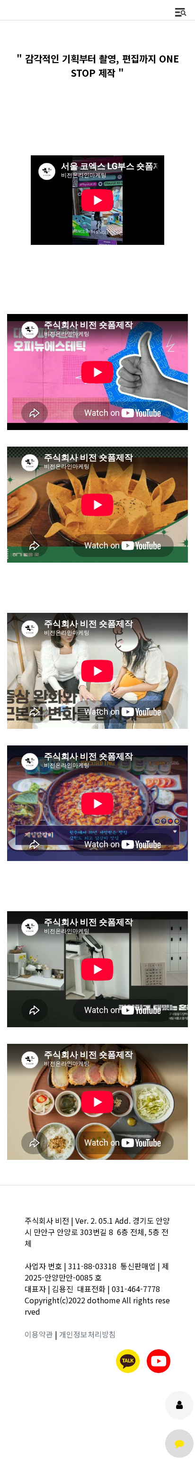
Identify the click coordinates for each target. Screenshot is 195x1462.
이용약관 (39, 1334)
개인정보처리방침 (87, 1334)
